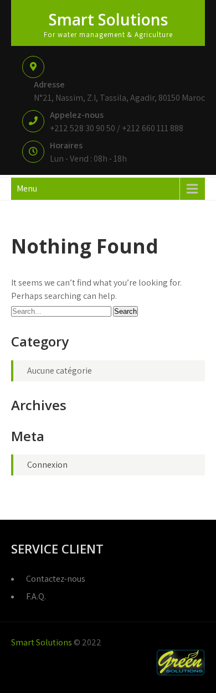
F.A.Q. (36, 596)
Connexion (47, 464)
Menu (27, 188)
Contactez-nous (55, 579)
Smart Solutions (108, 19)
